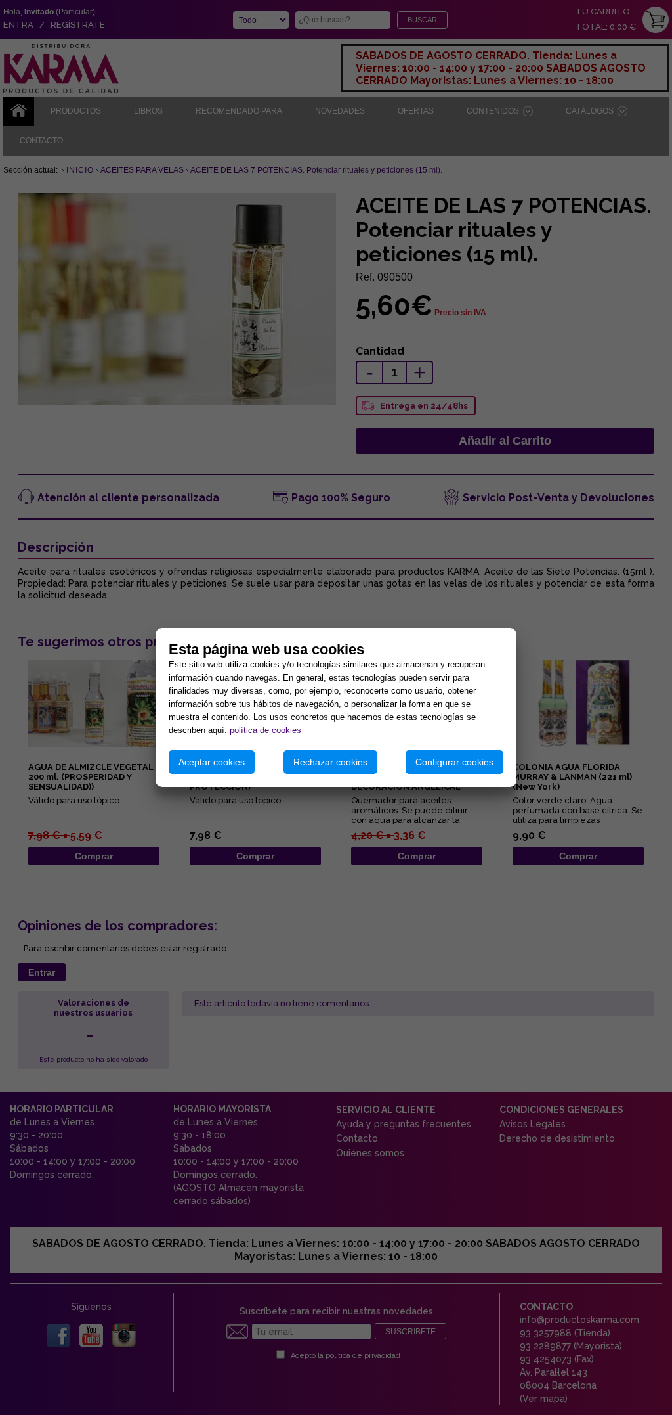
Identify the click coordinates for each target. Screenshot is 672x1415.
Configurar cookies (454, 762)
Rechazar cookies (330, 762)
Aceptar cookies (211, 762)
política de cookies (265, 730)
